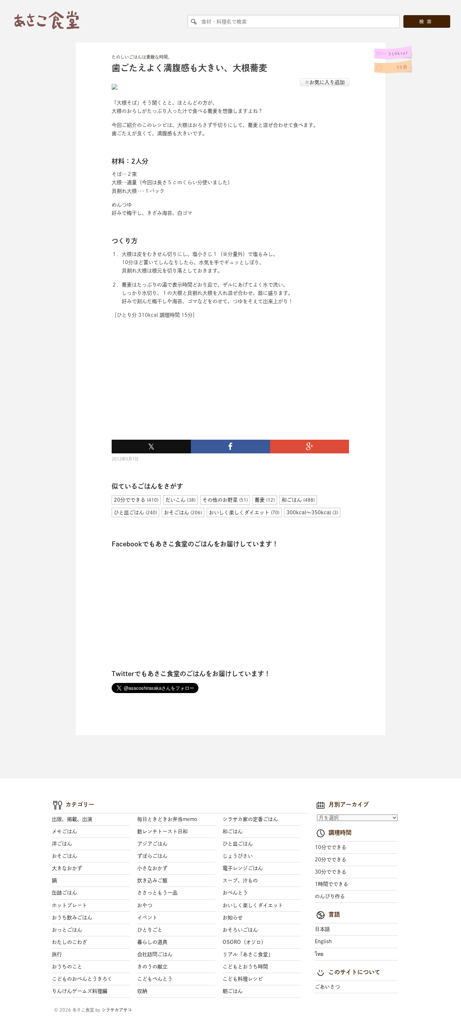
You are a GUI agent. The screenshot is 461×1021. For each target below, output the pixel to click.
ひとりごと (149, 929)
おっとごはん (67, 929)
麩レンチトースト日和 (162, 831)
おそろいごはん (240, 929)
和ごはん (233, 831)
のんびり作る (330, 896)
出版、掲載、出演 (72, 819)
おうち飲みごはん (72, 917)
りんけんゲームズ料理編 (79, 991)
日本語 (322, 929)
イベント (147, 917)
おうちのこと (67, 966)
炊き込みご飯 (152, 880)
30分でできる (330, 871)
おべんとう (235, 892)
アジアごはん (152, 843)
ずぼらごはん (152, 855)
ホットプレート (69, 905)
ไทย (319, 953)
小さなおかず (152, 868)
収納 (142, 991)
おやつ (144, 905)
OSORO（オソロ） (244, 942)
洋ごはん (62, 843)
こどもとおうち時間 (245, 966)
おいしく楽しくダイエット (253, 905)
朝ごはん (233, 991)
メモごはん (64, 831)
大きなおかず (67, 868)
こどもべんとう (155, 978)
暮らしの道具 (152, 942)
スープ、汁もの (240, 880)
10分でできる (330, 847)
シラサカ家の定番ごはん (250, 819)
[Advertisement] (166, 388)
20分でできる (330, 859)
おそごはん (64, 855)
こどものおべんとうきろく (82, 978)
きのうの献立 (152, 966)
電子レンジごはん (243, 868)
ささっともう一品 (157, 892)
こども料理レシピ (243, 978)
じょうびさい (238, 855)
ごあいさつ (327, 986)
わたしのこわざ (69, 942)
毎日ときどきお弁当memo (167, 819)
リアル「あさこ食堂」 (248, 954)
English (323, 941)
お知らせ (233, 917)
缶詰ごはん (64, 892)
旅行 (57, 954)
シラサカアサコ (117, 1010)
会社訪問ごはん (155, 954)
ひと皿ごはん (238, 843)
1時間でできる (331, 884)
